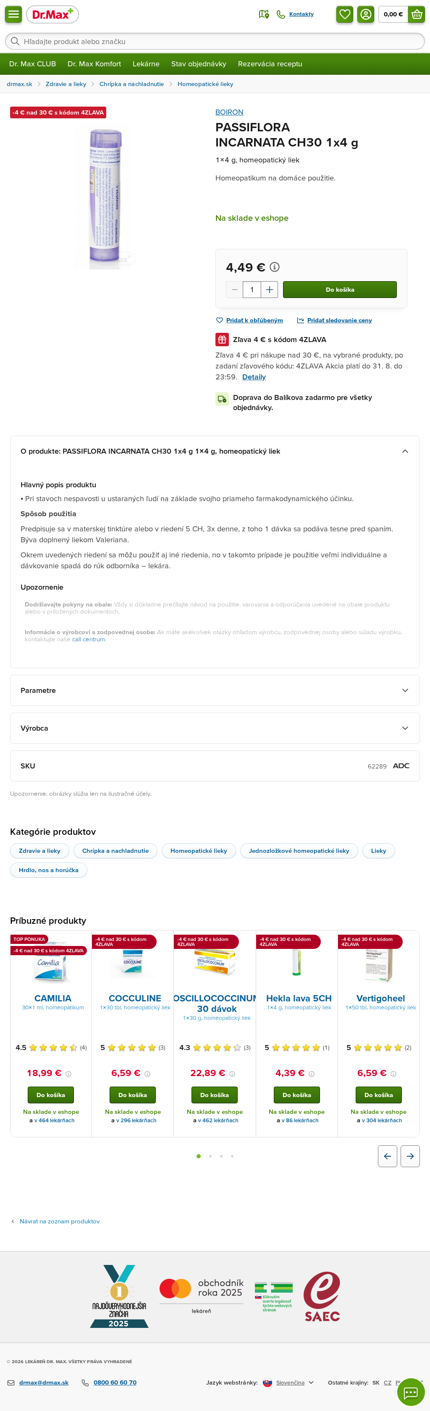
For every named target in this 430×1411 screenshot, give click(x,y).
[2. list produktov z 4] (210, 1156)
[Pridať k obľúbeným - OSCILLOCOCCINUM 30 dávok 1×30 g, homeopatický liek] (246, 940)
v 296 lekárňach (136, 1120)
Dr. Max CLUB (32, 63)
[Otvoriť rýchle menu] (13, 14)
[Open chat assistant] (411, 1392)
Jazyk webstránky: (232, 1382)
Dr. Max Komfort (94, 63)
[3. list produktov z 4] (221, 1156)
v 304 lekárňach (382, 1120)
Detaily (254, 376)
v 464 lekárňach (54, 1120)
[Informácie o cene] (274, 267)
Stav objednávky (198, 63)
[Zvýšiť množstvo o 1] (269, 289)
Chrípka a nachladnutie (115, 850)
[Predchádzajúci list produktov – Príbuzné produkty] (387, 1156)
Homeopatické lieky (198, 850)
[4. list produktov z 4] (232, 1156)
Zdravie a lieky (39, 850)
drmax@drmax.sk (43, 1382)
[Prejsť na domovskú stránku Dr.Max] (52, 14)
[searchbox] (215, 41)
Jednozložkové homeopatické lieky (299, 850)
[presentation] (51, 961)
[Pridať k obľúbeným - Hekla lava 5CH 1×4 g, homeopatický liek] (328, 940)
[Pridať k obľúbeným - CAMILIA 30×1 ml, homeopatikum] (82, 940)
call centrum (88, 639)
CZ (387, 1382)
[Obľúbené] (344, 14)
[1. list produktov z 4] (198, 1156)
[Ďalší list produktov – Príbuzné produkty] (410, 1156)
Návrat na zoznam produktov (60, 1221)
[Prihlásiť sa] (365, 14)
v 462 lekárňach (218, 1120)
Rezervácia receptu (270, 63)
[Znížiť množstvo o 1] (234, 289)
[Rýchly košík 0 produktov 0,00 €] (416, 14)
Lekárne (146, 63)
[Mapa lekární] (264, 14)
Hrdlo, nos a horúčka (49, 869)
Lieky (378, 850)
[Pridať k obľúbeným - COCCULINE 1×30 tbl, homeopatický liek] (164, 940)
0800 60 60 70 (115, 1382)
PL (399, 1382)
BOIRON (229, 111)
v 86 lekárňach (300, 1120)
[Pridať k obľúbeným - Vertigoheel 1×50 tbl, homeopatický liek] (410, 940)
